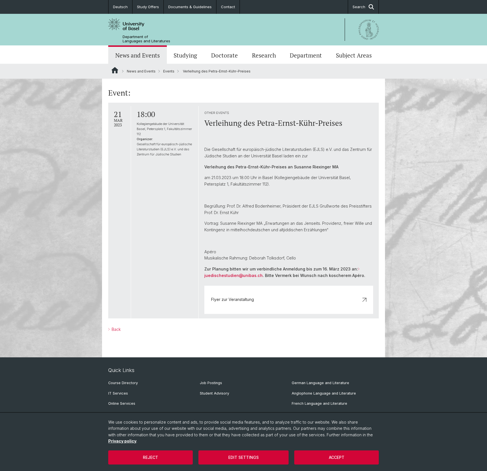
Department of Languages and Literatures (146, 39)
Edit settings (243, 457)
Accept (336, 457)
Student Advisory (214, 393)
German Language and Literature (320, 383)
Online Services (121, 403)
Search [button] (359, 7)
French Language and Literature (319, 403)
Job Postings (211, 383)
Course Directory (123, 383)
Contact (228, 7)
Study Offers (148, 7)
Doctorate (224, 55)
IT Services (118, 393)
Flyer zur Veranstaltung (232, 299)
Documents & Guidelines (190, 7)
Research (264, 55)
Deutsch (120, 7)
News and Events (137, 55)
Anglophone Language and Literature (324, 393)
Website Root (115, 70)
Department (306, 55)
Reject (150, 457)
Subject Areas (354, 55)
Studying (185, 55)
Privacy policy (122, 441)
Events (168, 71)
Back (115, 329)
